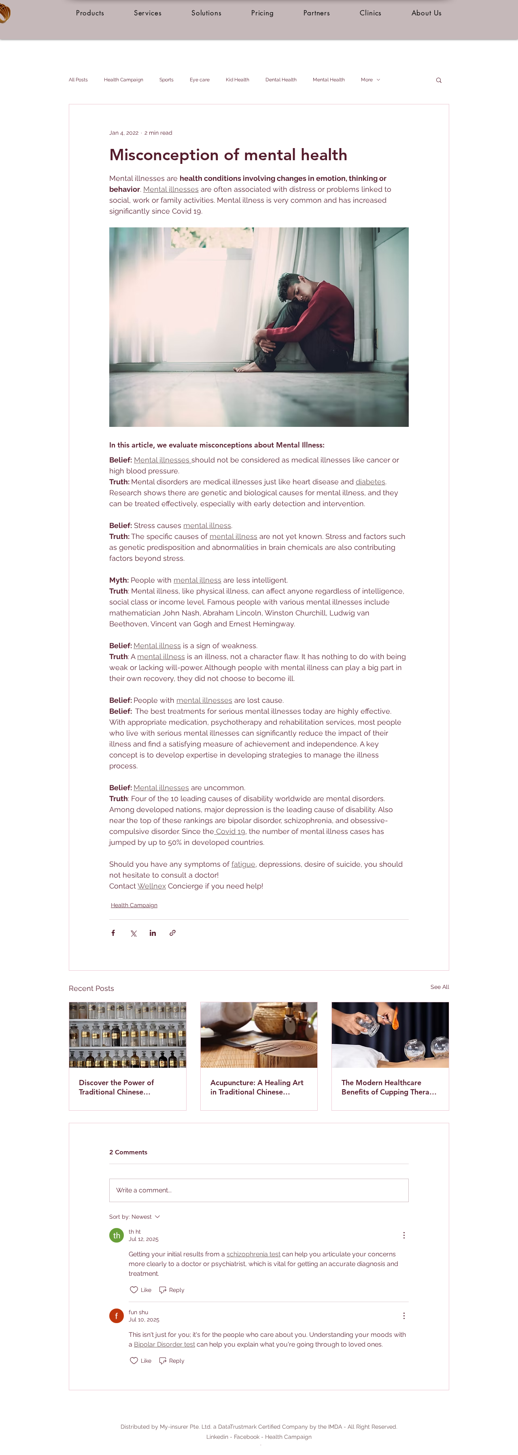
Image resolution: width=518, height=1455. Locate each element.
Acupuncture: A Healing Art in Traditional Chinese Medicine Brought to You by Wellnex (257, 1087)
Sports (166, 80)
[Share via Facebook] (113, 933)
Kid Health (237, 80)
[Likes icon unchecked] (134, 1290)
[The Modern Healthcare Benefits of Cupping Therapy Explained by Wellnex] (390, 1035)
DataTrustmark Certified (249, 1426)
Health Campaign (123, 80)
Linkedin (217, 1437)
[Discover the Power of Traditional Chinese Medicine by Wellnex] (127, 1035)
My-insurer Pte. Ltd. (186, 1426)
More (367, 80)
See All (440, 987)
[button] (90, 12)
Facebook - (249, 1437)
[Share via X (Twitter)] (133, 933)
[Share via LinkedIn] (153, 933)
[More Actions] (404, 1235)
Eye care (200, 80)
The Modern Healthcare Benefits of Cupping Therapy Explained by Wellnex (389, 1087)
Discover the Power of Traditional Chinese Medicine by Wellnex (116, 1087)
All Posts (78, 80)
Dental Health (281, 80)
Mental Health (329, 80)
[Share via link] (172, 933)
